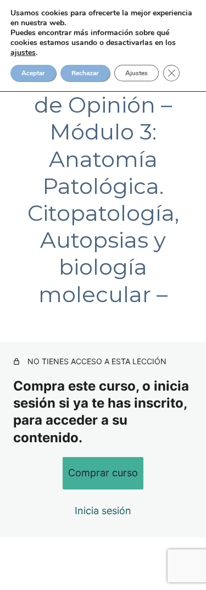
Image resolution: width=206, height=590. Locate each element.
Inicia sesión (103, 510)
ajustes (23, 53)
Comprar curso (103, 472)
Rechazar (85, 73)
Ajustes (136, 73)
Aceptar (33, 73)
